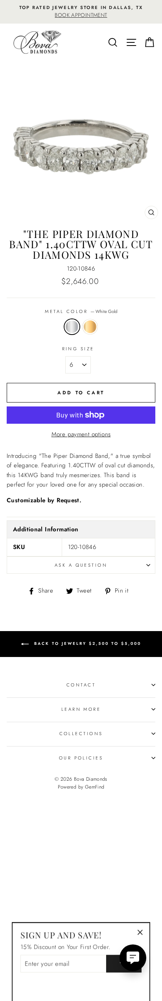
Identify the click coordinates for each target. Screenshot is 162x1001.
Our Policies (81, 758)
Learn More (81, 709)
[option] (81, 12)
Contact (81, 685)
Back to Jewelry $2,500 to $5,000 (86, 643)
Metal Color (81, 311)
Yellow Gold (90, 326)
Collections (81, 733)
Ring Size (78, 349)
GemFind (95, 787)
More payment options (81, 434)
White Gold (71, 326)
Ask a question (81, 565)
